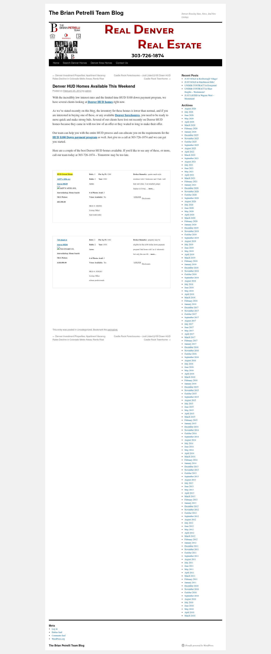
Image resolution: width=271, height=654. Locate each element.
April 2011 (189, 572)
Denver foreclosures (127, 115)
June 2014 (189, 446)
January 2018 (190, 304)
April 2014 (189, 453)
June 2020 (189, 207)
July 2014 (189, 443)
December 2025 (191, 134)
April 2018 (189, 294)
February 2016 (191, 380)
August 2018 (190, 280)
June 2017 (189, 327)
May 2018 (189, 290)
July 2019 (189, 244)
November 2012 (192, 509)
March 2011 (190, 575)
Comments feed (58, 635)
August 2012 (190, 519)
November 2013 (192, 469)
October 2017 (191, 313)
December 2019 (191, 227)
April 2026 (189, 121)
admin (88, 90)
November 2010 (192, 589)
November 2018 (192, 270)
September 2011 (192, 555)
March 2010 (190, 615)
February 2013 (191, 499)
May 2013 (189, 489)
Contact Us (122, 62)
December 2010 (191, 585)
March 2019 (190, 257)
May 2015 (189, 410)
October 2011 (191, 552)
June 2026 (189, 115)
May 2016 (189, 370)
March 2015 (190, 416)
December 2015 (191, 386)
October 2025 (191, 141)
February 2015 (191, 420)
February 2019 (191, 260)
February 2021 (191, 181)
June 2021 (189, 168)
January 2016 (190, 383)
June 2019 (189, 247)
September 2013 (192, 476)
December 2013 (191, 466)
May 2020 (189, 211)
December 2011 (191, 545)
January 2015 (190, 423)
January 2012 (190, 542)
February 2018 (191, 300)
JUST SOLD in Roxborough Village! (201, 78)
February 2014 (191, 459)
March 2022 (190, 154)
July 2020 (189, 204)
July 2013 (189, 482)
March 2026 (190, 125)
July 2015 (189, 403)
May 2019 (189, 250)
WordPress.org (58, 638)
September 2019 (192, 237)
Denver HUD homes (100, 102)
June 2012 (189, 526)
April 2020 (189, 214)
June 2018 (189, 287)
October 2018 (191, 274)
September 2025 (192, 144)
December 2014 (191, 426)
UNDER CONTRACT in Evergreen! (201, 85)
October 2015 (191, 393)
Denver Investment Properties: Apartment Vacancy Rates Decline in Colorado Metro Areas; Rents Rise (79, 77)
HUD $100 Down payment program (75, 137)
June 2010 (189, 605)
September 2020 (192, 197)
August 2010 (190, 598)
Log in (55, 628)
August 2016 (190, 360)
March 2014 (190, 456)
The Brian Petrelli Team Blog (86, 12)
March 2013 (190, 496)
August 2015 (190, 400)
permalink (112, 329)
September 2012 (192, 516)
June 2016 (189, 366)
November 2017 (192, 310)
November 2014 (192, 429)
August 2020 (190, 201)
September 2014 (192, 436)
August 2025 (190, 148)
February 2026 (191, 128)
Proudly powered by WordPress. (199, 645)
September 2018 (192, 277)
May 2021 (189, 171)
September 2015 (192, 396)
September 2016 (192, 357)
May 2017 (189, 330)
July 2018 (189, 284)
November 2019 (192, 231)
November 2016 (192, 350)
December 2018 (191, 267)
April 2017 (189, 333)
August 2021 (190, 161)
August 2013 (190, 479)
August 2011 (190, 559)
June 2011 (189, 565)
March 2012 (190, 536)
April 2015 (189, 413)
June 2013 (189, 486)
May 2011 (189, 569)
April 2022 (189, 151)
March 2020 (190, 217)
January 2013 (190, 502)
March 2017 (190, 337)
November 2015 (192, 390)
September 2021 (192, 158)
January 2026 (190, 131)
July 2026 (189, 111)
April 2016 (189, 373)
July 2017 (189, 323)
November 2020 (192, 191)
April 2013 (189, 492)
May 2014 (189, 449)
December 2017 (191, 307)
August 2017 (190, 320)
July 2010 (189, 602)
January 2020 (190, 224)
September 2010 (192, 595)
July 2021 (189, 164)
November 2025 (192, 138)
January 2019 (190, 264)
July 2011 (189, 562)
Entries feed (57, 632)
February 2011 (191, 579)
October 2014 (191, 433)
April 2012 (189, 532)
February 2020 (191, 221)
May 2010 (189, 608)
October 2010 (191, 592)
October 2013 (191, 473)
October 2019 (191, 234)
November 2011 (192, 549)
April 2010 (189, 612)
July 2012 (189, 522)
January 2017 (190, 343)
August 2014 (190, 439)
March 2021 (190, 178)
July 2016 (189, 363)
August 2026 (190, 108)
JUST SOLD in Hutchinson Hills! (200, 81)
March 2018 (190, 297)
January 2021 (190, 184)
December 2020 (191, 188)
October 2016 (191, 353)
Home (56, 62)
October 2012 (191, 512)
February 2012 (191, 539)
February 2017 (191, 340)
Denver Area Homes (101, 62)
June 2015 (189, 406)
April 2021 (189, 174)
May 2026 (189, 118)
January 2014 (190, 463)
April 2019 (189, 254)
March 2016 (190, 376)
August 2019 (190, 241)
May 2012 (189, 529)
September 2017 (192, 317)
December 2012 (191, 506)
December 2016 (191, 347)
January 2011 (190, 582)
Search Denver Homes (75, 62)
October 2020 (191, 194)
